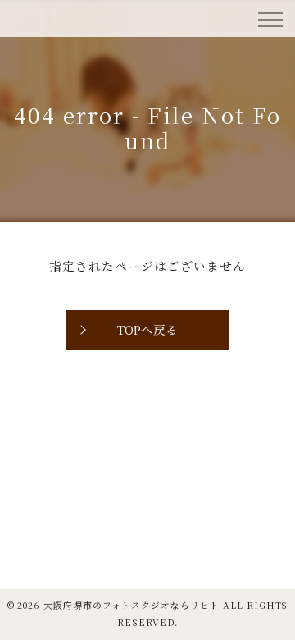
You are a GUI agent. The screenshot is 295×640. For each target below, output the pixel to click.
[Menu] (269, 18)
